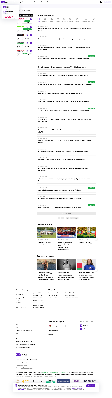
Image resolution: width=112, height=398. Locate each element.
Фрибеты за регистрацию (19, 301)
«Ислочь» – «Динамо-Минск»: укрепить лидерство (44, 244)
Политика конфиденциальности (25, 336)
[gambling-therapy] (76, 381)
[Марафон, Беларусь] (20, 51)
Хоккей (58, 21)
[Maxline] (20, 43)
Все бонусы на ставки (38, 307)
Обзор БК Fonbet (53, 292)
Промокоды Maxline (38, 302)
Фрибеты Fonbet (20, 305)
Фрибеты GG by (37, 292)
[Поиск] (101, 2)
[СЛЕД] (96, 239)
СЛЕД (76, 218)
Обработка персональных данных (25, 344)
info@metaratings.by (26, 368)
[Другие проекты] (6, 2)
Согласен (91, 385)
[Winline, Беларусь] (20, 35)
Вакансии (18, 327)
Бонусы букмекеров (23, 290)
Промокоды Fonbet (37, 305)
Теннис (64, 21)
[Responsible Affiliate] (89, 381)
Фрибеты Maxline (21, 307)
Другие (93, 21)
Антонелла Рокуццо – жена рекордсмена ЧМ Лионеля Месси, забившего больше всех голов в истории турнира (46, 275)
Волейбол (77, 21)
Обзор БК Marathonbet (71, 292)
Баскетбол (70, 21)
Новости (25, 2)
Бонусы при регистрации (19, 293)
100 (71, 218)
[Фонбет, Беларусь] (20, 18)
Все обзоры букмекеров (71, 297)
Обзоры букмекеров (55, 290)
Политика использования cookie (25, 341)
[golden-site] (26, 381)
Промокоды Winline (37, 300)
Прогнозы (37, 2)
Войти (107, 2)
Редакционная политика (23, 347)
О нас (17, 324)
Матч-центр (17, 2)
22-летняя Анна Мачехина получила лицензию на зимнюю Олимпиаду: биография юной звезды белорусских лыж (86, 275)
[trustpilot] (50, 381)
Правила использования (23, 339)
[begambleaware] (63, 381)
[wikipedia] (38, 381)
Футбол (52, 21)
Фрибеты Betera (37, 295)
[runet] (17, 381)
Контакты (18, 322)
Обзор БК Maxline (70, 295)
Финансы (50, 334)
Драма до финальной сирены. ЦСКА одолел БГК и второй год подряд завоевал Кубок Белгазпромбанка (66, 246)
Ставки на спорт (67, 2)
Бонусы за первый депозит (21, 297)
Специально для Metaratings (24, 330)
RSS (17, 333)
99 (67, 218)
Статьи (31, 2)
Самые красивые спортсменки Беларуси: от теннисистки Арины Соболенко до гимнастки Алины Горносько (66, 275)
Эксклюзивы (44, 21)
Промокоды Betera (37, 297)
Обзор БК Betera (52, 297)
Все (39, 21)
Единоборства (86, 21)
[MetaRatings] (21, 354)
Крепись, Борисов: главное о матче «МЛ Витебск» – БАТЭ (85, 244)
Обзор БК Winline (53, 295)
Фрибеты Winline (20, 310)
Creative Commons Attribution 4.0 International (55, 372)
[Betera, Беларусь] (20, 27)
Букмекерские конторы (54, 2)
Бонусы (43, 2)
